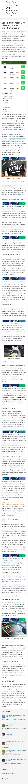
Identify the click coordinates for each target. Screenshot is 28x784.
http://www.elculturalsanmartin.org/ (10, 379)
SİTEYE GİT (23, 66)
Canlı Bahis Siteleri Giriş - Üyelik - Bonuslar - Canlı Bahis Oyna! (13, 9)
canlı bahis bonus (9, 265)
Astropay (8, 562)
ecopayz (3, 562)
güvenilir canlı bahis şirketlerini (15, 194)
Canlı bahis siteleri (6, 459)
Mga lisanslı (12, 411)
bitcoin (16, 562)
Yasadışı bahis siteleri (6, 185)
